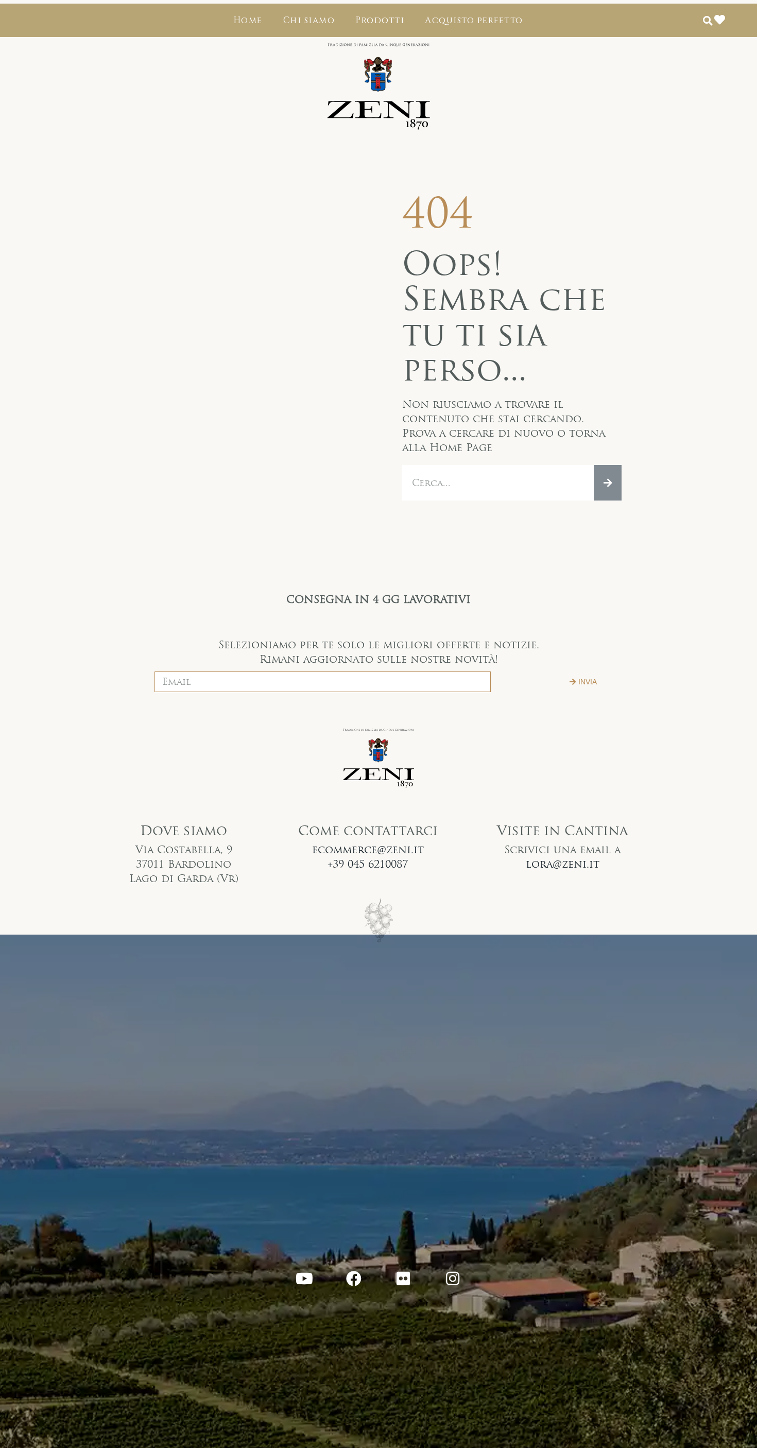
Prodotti (379, 20)
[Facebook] (354, 1279)
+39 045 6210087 (368, 864)
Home (248, 20)
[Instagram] (453, 1279)
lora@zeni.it (562, 864)
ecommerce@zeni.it (368, 849)
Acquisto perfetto (474, 20)
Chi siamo (309, 20)
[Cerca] (608, 483)
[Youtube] (304, 1279)
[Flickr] (403, 1279)
